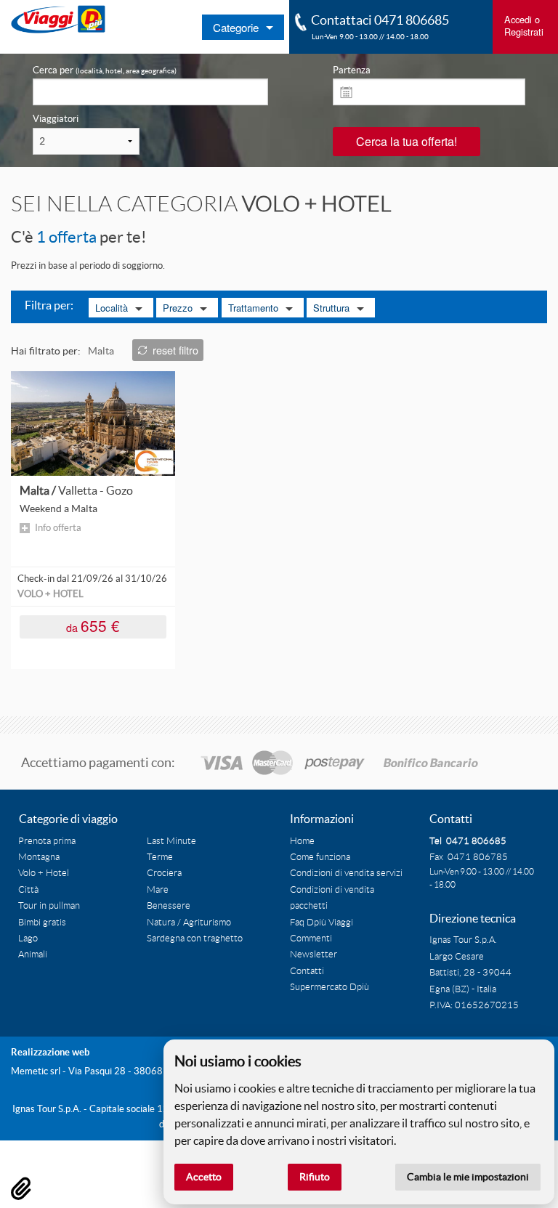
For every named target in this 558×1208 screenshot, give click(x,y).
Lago (28, 938)
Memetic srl (35, 1071)
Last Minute (171, 841)
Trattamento (253, 308)
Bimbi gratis (42, 922)
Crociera (164, 873)
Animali (32, 954)
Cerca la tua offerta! (406, 141)
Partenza (352, 70)
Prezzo (178, 308)
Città (28, 890)
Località (111, 308)
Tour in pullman (49, 906)
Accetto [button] (204, 1177)
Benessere (168, 906)
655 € (93, 625)
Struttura (331, 308)
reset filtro (175, 349)
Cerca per (105, 70)
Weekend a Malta (58, 508)
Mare (158, 890)
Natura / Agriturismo (189, 922)
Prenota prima (47, 841)
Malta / (76, 490)
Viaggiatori (55, 118)
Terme (160, 857)
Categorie (236, 27)
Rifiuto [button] (314, 1177)
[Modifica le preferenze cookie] (21, 1188)
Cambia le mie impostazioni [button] (468, 1177)
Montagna (39, 857)
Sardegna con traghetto (195, 938)
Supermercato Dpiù (329, 987)
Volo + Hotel (43, 873)
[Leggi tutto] (93, 423)
